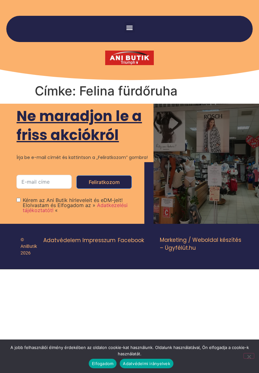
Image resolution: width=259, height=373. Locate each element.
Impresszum (99, 240)
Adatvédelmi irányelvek (146, 363)
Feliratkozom (104, 182)
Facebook (131, 240)
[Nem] (249, 356)
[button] (129, 27)
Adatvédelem (62, 240)
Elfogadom (102, 363)
